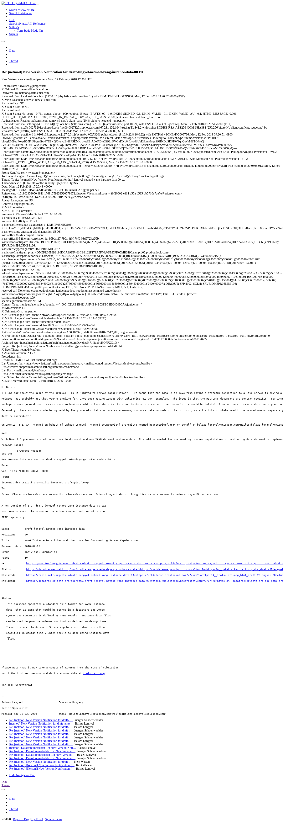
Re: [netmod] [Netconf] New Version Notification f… (42, 765)
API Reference (36, 23)
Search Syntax (18, 23)
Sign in (13, 34)
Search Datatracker (20, 13)
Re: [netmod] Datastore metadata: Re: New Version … (42, 751)
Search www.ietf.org (21, 9)
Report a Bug (21, 819)
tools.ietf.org (94, 673)
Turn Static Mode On (30, 30)
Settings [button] (14, 27)
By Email (37, 819)
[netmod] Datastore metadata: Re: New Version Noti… (42, 747)
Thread (13, 61)
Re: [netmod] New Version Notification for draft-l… (41, 720)
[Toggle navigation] (37, 4)
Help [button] (12, 20)
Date (12, 50)
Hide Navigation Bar (22, 775)
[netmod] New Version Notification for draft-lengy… (41, 723)
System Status (53, 819)
